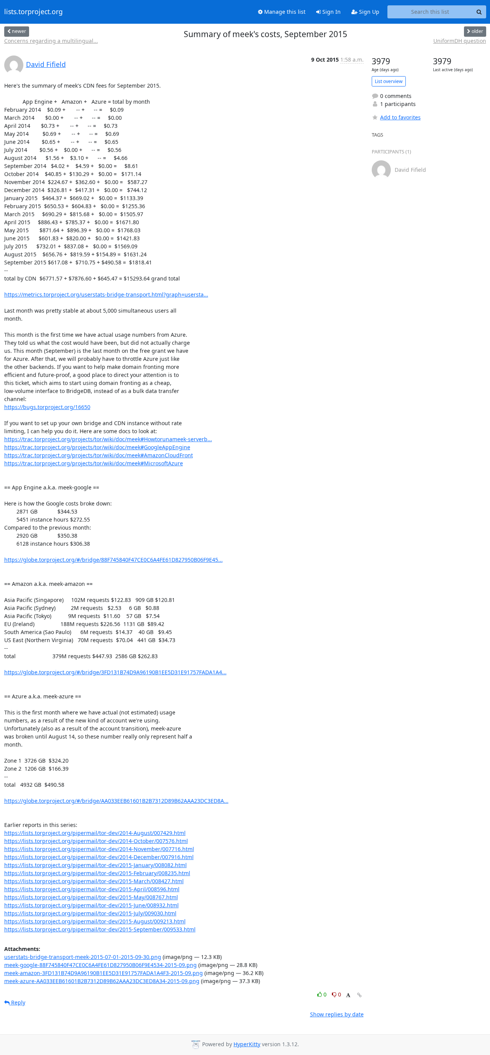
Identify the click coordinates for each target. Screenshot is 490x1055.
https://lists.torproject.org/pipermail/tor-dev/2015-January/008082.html (95, 865)
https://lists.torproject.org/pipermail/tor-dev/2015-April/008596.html (92, 889)
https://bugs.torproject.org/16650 (47, 407)
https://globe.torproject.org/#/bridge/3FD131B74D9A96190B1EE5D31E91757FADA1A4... (115, 672)
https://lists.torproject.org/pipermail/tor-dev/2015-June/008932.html (91, 905)
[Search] (479, 11)
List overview (389, 81)
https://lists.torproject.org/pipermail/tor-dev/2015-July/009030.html (90, 913)
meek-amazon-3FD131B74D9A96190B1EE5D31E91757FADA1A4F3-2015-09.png (103, 973)
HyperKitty (247, 1044)
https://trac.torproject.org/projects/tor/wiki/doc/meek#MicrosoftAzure (93, 463)
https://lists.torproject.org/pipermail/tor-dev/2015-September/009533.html (100, 929)
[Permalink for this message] (359, 995)
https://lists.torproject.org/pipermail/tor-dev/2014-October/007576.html (96, 841)
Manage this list (284, 11)
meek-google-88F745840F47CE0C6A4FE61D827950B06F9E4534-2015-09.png (100, 965)
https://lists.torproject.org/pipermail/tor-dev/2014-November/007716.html (99, 849)
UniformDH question (459, 40)
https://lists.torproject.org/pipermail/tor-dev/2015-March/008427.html (94, 881)
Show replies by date (337, 1014)
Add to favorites (400, 117)
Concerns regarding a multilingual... (51, 40)
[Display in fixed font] (348, 995)
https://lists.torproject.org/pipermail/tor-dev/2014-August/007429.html (95, 832)
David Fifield (46, 64)
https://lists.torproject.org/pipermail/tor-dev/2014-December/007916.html (99, 857)
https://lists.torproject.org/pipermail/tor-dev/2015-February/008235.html (97, 873)
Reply (17, 1002)
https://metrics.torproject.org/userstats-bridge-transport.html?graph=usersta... (106, 294)
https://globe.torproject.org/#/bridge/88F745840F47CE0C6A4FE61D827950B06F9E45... (113, 559)
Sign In (331, 11)
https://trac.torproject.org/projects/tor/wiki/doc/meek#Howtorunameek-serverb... (108, 439)
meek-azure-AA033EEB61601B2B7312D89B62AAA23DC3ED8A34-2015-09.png (101, 981)
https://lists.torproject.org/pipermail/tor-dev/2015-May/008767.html (91, 897)
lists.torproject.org (33, 11)
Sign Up (368, 11)
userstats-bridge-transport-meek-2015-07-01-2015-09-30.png (82, 956)
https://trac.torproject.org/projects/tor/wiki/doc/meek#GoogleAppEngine (97, 447)
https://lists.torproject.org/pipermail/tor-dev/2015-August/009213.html (95, 921)
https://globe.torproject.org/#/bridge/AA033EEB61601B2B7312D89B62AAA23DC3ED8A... (116, 800)
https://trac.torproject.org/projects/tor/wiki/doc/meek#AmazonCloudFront (98, 455)
